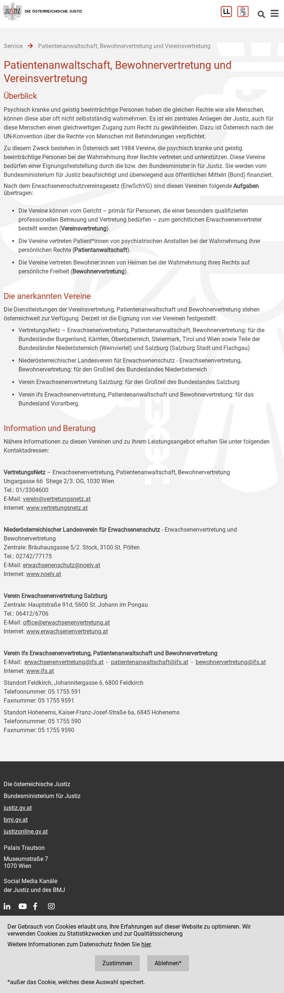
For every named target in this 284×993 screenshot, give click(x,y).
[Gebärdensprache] (245, 15)
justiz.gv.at (18, 807)
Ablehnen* (168, 963)
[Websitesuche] (261, 15)
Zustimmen (117, 963)
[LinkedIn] (11, 906)
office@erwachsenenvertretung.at (66, 622)
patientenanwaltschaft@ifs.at (149, 662)
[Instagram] (55, 906)
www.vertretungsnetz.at (57, 507)
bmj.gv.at (16, 819)
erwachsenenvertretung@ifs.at (64, 662)
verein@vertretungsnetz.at (57, 498)
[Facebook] (40, 906)
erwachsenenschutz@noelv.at (61, 565)
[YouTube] (25, 906)
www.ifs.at (40, 670)
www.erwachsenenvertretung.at (67, 631)
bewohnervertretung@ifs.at (231, 662)
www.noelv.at (43, 574)
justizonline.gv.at (26, 831)
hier (146, 944)
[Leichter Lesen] (229, 15)
